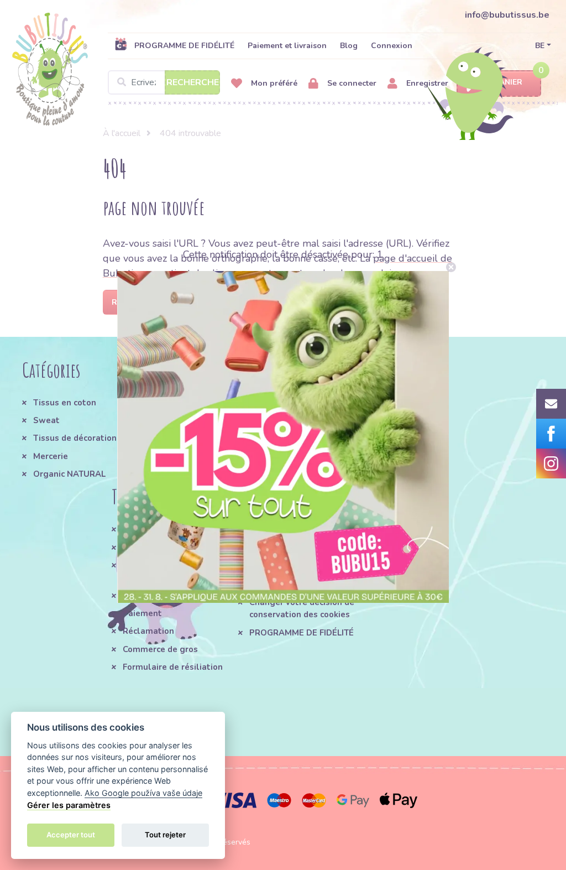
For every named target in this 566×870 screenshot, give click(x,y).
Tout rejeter (165, 834)
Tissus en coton (64, 402)
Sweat (46, 420)
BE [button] (539, 45)
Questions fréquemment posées (172, 571)
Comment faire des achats (175, 547)
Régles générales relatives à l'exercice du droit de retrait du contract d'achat (304, 542)
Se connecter (350, 83)
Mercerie (50, 456)
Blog (349, 45)
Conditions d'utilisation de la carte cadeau (302, 578)
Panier (508, 82)
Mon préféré (273, 83)
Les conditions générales (173, 529)
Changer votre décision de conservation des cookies (301, 608)
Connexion (391, 45)
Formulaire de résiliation (173, 667)
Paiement (142, 613)
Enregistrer (426, 83)
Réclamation (148, 631)
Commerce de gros (160, 649)
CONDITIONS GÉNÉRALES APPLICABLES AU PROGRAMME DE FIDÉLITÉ (220, 415)
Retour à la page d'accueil (170, 302)
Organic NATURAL (69, 474)
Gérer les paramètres (69, 805)
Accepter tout (70, 834)
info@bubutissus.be (507, 15)
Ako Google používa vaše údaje (143, 793)
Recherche (192, 82)
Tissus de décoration (75, 438)
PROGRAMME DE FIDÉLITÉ (184, 45)
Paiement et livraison (287, 45)
